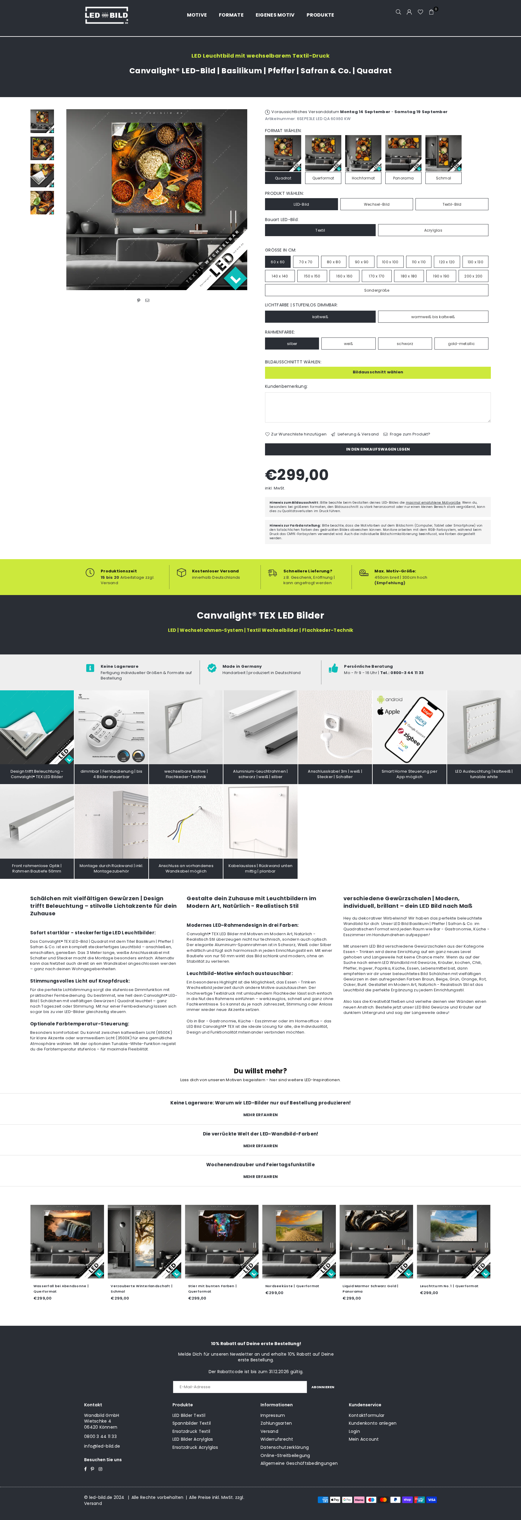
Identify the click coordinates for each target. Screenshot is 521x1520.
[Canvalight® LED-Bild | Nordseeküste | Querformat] (299, 1241)
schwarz (405, 343)
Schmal (443, 178)
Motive (197, 14)
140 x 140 (280, 276)
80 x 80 (334, 261)
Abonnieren (322, 1387)
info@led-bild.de (102, 1446)
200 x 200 (473, 276)
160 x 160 (344, 276)
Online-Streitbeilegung (285, 1455)
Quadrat (283, 178)
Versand (269, 1431)
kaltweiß (320, 316)
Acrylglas (433, 230)
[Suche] (398, 12)
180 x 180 (409, 276)
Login (354, 1431)
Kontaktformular (367, 1415)
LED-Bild (301, 204)
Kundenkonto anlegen (373, 1423)
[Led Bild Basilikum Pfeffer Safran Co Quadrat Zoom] (42, 202)
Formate (231, 14)
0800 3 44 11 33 (100, 1436)
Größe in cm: (280, 250)
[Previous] (65, 200)
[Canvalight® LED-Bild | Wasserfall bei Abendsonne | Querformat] (67, 1241)
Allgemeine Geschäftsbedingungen (299, 1463)
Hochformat (363, 178)
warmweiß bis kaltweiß (433, 316)
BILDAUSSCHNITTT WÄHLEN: (293, 362)
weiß (348, 343)
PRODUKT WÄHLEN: (284, 193)
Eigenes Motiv (275, 14)
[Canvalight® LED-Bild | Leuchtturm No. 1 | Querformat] (454, 1241)
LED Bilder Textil (188, 1415)
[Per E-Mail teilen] (147, 300)
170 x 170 (376, 276)
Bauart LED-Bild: (281, 220)
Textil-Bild (452, 204)
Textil (320, 230)
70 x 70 (305, 261)
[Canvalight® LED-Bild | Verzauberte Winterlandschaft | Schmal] (144, 1241)
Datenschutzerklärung (284, 1447)
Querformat (323, 178)
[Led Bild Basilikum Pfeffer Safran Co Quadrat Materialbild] (42, 175)
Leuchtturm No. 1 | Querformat (449, 1286)
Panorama (403, 178)
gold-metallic (461, 343)
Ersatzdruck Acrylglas (195, 1447)
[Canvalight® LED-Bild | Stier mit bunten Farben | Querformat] (222, 1241)
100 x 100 (390, 261)
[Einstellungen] (409, 12)
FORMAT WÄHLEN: (283, 131)
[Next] (247, 200)
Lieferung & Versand (357, 434)
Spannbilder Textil (191, 1423)
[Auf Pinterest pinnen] (139, 300)
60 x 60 (278, 261)
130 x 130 (475, 261)
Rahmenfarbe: (280, 332)
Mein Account (364, 1439)
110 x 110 (419, 261)
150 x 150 (312, 276)
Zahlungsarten (276, 1423)
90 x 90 (362, 261)
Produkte (320, 14)
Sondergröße (377, 290)
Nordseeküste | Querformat (292, 1286)
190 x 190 (441, 276)
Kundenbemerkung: (286, 386)
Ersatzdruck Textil (191, 1431)
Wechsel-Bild (377, 204)
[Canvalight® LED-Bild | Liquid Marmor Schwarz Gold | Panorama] (376, 1241)
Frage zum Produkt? (410, 434)
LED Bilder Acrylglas (192, 1439)
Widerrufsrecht (276, 1439)
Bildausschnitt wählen (378, 372)
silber (292, 343)
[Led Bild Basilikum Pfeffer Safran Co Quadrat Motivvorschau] (42, 148)
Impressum (272, 1415)
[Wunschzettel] (420, 12)
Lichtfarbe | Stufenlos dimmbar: (301, 305)
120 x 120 (447, 261)
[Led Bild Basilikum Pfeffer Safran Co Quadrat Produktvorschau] (42, 121)
